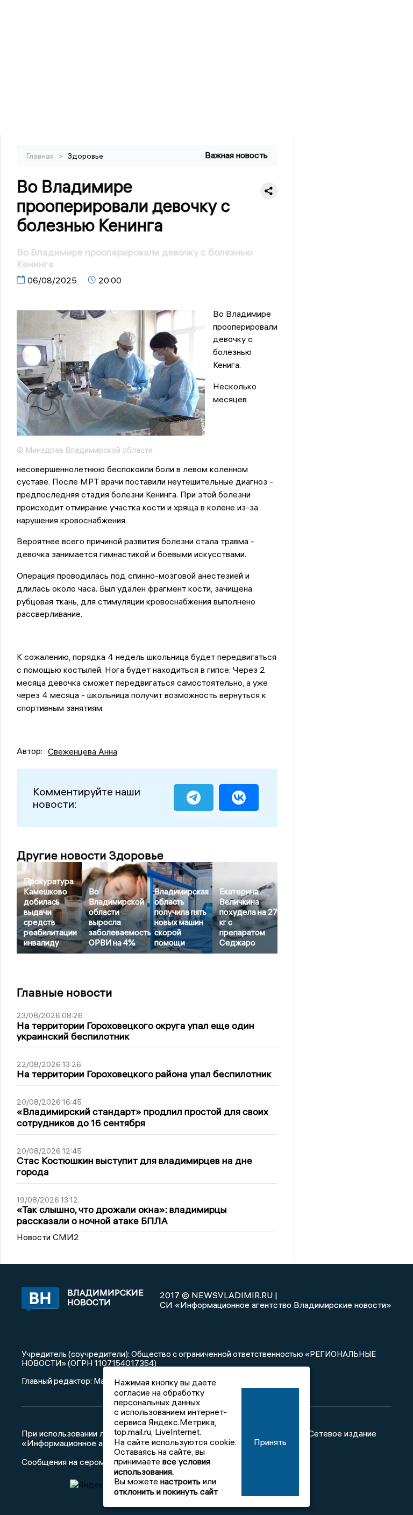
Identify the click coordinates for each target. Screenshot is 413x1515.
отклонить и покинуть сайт (166, 1491)
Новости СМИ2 (48, 1237)
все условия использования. (162, 1466)
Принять (270, 1441)
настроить (180, 1481)
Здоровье (85, 156)
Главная (40, 156)
